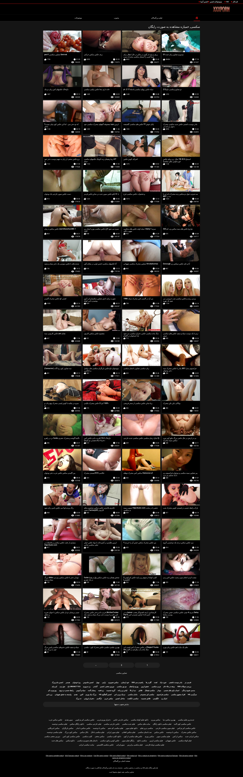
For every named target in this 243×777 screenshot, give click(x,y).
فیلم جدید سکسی (128, 724)
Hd (227, 2)
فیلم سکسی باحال (97, 732)
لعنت (155, 682)
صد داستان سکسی (145, 732)
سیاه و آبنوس (80, 690)
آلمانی (95, 686)
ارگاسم (99, 699)
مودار (159, 690)
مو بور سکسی (122, 686)
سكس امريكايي (53, 728)
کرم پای (54, 686)
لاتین (81, 694)
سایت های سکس (144, 724)
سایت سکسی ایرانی (86, 745)
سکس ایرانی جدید (192, 736)
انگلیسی (156, 699)
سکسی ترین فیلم (146, 728)
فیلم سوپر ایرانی (113, 732)
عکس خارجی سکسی (112, 724)
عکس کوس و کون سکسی (109, 741)
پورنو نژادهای (133, 686)
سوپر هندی (69, 720)
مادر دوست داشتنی (175, 682)
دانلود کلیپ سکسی (114, 736)
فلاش (140, 690)
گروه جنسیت (110, 690)
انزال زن (164, 699)
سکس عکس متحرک (188, 732)
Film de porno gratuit (186, 756)
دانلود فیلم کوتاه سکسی (139, 720)
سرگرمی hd (192, 694)
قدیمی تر (188, 682)
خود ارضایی (125, 682)
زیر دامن (49, 694)
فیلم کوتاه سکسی (184, 741)
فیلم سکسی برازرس (135, 745)
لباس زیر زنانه (122, 690)
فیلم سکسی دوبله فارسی (154, 745)
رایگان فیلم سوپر (128, 741)
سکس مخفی (99, 736)
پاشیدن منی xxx (137, 682)
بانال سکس (84, 732)
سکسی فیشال (150, 690)
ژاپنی (104, 682)
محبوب (116, 18)
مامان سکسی (132, 694)
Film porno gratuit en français (168, 756)
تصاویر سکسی (121, 673)
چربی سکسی (156, 686)
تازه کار (235, 2)
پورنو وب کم (52, 690)
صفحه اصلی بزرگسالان (121, 761)
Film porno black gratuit (118, 756)
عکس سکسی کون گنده (182, 724)
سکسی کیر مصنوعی (147, 694)
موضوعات (78, 18)
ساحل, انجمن (120, 699)
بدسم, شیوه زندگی (188, 690)
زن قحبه (101, 690)
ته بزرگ (78, 699)
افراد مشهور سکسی (178, 694)
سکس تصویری (113, 682)
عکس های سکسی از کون (133, 736)
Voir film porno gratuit (101, 756)
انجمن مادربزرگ (57, 682)
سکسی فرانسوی (163, 694)
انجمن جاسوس (88, 682)
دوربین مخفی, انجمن (107, 686)
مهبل (97, 682)
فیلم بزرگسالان (156, 18)
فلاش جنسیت (145, 699)
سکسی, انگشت (132, 699)
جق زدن (62, 686)
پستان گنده (92, 690)
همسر (68, 682)
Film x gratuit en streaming (147, 756)
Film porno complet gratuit (55, 756)
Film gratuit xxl (132, 756)
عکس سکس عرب (55, 720)
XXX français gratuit (72, 756)
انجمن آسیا (204, 2)
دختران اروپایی (89, 699)
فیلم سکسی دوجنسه (59, 724)
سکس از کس (178, 736)
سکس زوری (149, 736)
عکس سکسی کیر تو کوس (84, 720)
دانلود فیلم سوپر (132, 728)
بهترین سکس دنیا (169, 720)
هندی (75, 694)
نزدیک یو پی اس (119, 694)
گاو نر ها (148, 682)
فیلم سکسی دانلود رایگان (162, 724)
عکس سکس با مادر (83, 728)
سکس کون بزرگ (71, 732)
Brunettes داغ (74, 686)
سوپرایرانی (120, 745)
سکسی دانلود (142, 741)
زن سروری (86, 686)
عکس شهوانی (170, 741)
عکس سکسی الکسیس (105, 745)
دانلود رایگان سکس (77, 724)
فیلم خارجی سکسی (94, 724)
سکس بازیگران (67, 728)
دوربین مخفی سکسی (52, 736)
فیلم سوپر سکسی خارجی (165, 728)
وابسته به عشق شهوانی (63, 694)
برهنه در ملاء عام (169, 686)
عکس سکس (159, 732)
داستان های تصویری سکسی (87, 741)
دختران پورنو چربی (104, 720)
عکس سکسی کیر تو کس (186, 728)
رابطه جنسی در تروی (66, 690)
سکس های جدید (57, 741)
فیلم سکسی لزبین (156, 741)
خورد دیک (163, 682)
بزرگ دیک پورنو (91, 694)
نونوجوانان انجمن (216, 2)
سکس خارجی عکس (120, 720)
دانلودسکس (70, 741)
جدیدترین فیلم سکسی (186, 720)
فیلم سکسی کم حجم (115, 728)
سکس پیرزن (155, 720)
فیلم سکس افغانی (128, 732)
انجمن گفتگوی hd (105, 694)
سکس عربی (108, 699)
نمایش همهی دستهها (121, 704)
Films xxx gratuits (86, 756)
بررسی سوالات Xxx (184, 686)
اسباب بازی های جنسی (171, 690)
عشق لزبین (145, 686)
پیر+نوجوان (76, 682)
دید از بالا (133, 690)
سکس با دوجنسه (99, 728)
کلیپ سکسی (87, 736)
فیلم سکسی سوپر (163, 736)
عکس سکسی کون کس (71, 736)
